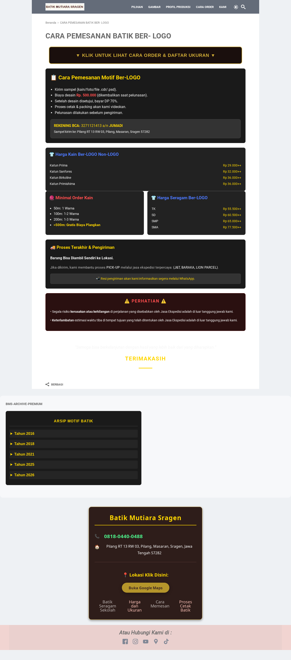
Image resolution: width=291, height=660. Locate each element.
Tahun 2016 (24, 434)
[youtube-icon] (145, 642)
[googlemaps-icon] (156, 642)
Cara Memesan (160, 604)
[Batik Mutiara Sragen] (64, 6)
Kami (222, 7)
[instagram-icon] (135, 642)
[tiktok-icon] (166, 642)
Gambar (154, 7)
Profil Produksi (178, 7)
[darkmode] (236, 6)
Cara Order (205, 7)
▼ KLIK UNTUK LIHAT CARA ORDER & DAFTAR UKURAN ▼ (146, 55)
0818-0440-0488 (123, 536)
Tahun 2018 (24, 444)
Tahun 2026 (24, 475)
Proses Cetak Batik (185, 606)
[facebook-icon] (125, 642)
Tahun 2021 (24, 454)
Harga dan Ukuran (135, 606)
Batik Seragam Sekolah (107, 606)
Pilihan (137, 7)
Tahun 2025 (24, 464)
